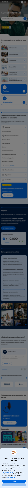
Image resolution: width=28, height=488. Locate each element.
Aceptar (14, 481)
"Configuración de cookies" (8, 472)
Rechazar (14, 484)
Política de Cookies (10, 477)
